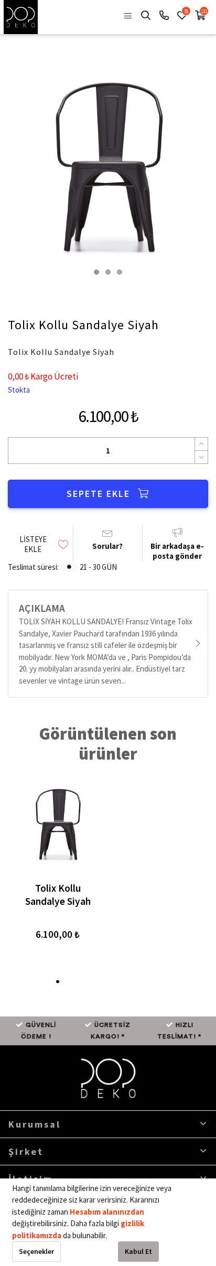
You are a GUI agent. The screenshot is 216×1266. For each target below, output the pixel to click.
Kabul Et (138, 1251)
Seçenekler (36, 1251)
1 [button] (96, 272)
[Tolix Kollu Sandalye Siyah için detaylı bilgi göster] (58, 823)
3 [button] (119, 272)
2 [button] (108, 272)
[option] (108, 164)
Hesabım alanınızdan (107, 1212)
